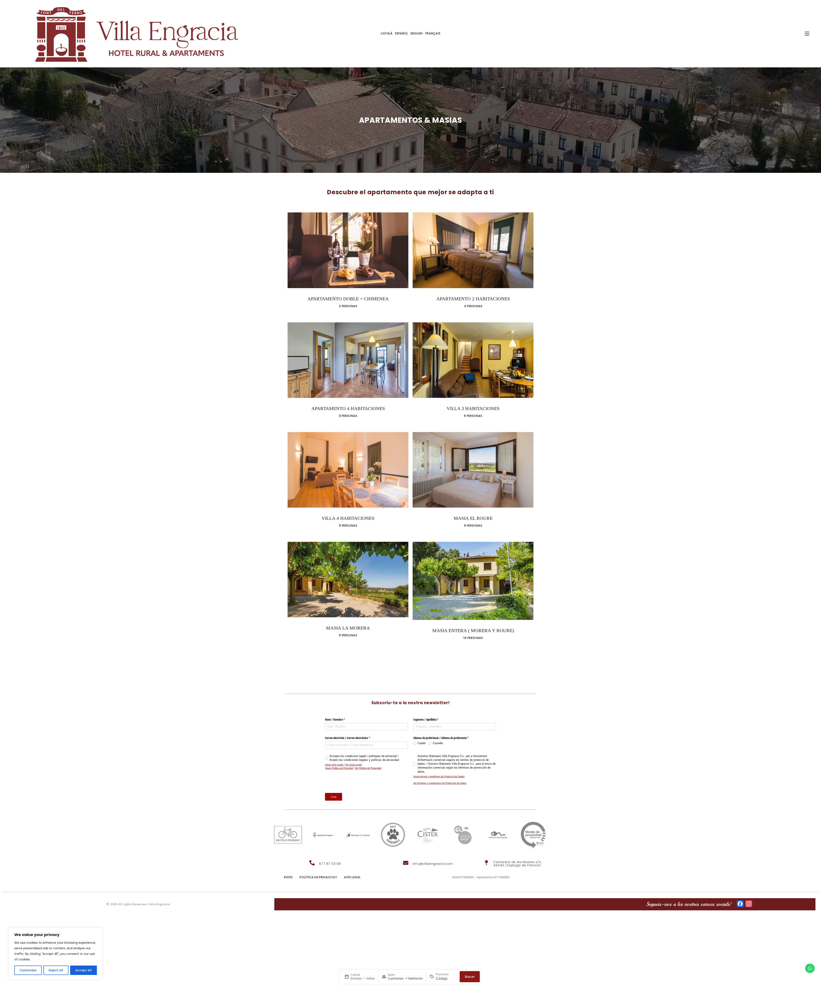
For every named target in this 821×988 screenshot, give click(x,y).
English (416, 33)
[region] (56, 953)
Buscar (470, 976)
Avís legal (352, 877)
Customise (28, 970)
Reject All (56, 970)
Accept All (83, 970)
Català (386, 33)
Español (401, 33)
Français (432, 33)
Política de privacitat (318, 877)
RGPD (288, 877)
